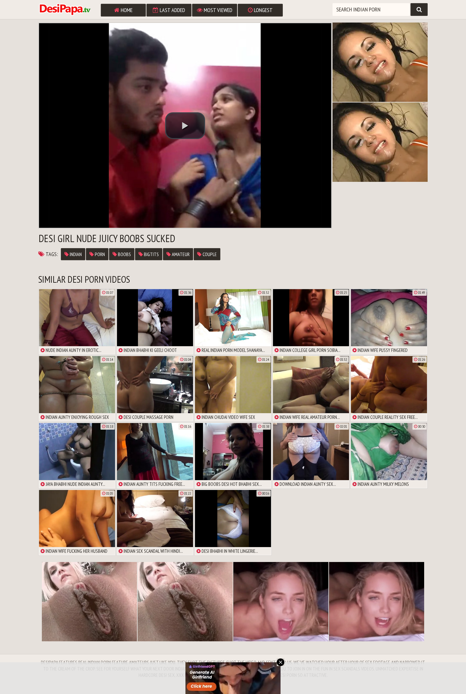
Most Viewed (217, 10)
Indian (75, 254)
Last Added (172, 10)
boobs (124, 254)
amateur (180, 254)
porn (99, 254)
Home (126, 10)
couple (209, 254)
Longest (263, 10)
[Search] (419, 9)
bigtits (151, 254)
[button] (185, 125)
